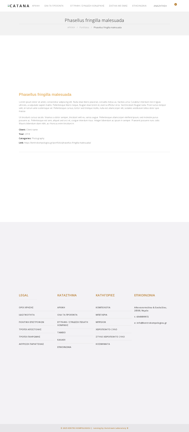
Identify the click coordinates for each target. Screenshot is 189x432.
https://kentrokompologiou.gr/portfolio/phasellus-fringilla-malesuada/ (57, 142)
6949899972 (143, 316)
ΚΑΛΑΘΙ (61, 339)
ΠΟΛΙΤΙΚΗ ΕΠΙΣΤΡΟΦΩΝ (31, 322)
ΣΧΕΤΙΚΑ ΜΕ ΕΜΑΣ (118, 5)
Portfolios (84, 27)
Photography (38, 138)
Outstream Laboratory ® (116, 428)
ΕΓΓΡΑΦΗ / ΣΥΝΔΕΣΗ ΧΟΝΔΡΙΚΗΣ (87, 5)
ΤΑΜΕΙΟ (61, 332)
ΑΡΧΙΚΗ (36, 5)
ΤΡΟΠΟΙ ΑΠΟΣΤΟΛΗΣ (30, 329)
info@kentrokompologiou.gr (152, 322)
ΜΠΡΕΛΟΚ (101, 322)
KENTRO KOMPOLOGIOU (79, 428)
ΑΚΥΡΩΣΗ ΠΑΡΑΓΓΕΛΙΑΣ (31, 344)
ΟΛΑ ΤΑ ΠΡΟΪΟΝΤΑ (54, 5)
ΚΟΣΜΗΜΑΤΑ (103, 344)
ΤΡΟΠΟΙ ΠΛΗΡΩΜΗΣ (29, 336)
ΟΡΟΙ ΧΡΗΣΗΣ (26, 307)
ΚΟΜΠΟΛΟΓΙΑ (103, 307)
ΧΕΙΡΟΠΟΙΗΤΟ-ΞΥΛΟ (106, 329)
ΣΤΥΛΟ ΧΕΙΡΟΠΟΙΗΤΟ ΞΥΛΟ (110, 336)
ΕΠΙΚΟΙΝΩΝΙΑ (139, 5)
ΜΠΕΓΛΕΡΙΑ (101, 314)
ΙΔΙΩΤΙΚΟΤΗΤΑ (27, 314)
